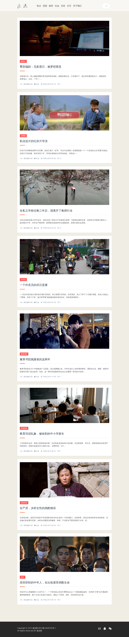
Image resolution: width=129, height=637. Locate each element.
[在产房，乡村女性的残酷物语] (64, 479)
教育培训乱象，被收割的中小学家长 (42, 433)
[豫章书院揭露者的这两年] (64, 331)
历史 (63, 5)
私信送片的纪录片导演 (33, 141)
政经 (51, 5)
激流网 (35, 628)
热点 (39, 5)
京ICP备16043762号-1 (47, 628)
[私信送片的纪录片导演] (64, 112)
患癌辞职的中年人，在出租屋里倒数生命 (45, 582)
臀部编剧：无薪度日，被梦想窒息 (40, 66)
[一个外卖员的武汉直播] (64, 256)
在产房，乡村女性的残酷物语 (38, 508)
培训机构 (24, 428)
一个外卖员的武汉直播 (33, 285)
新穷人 (23, 61)
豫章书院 (24, 354)
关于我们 (77, 5)
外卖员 (23, 279)
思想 (45, 5)
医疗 (22, 577)
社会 (57, 5)
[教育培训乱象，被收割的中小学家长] (64, 405)
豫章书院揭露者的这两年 (35, 359)
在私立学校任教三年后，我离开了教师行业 (46, 210)
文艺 (69, 5)
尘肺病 (23, 136)
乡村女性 (24, 503)
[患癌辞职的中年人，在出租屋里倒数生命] (64, 554)
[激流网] (22, 5)
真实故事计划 (28, 84)
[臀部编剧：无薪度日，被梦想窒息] (64, 38)
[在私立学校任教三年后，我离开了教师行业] (64, 187)
